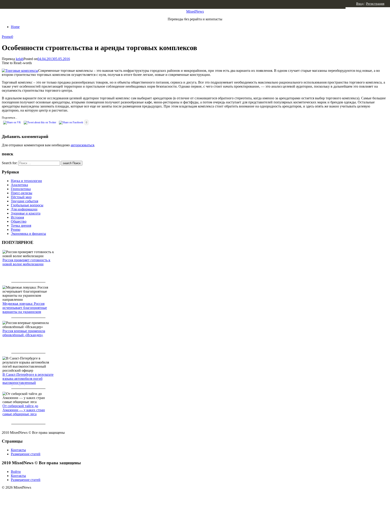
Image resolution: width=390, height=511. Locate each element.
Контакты (18, 450)
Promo (6, 37)
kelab (19, 59)
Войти (16, 472)
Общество (18, 221)
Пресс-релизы (21, 193)
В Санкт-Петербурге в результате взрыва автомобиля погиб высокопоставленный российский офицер (27, 381)
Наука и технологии (26, 181)
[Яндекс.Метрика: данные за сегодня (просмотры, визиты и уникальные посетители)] (37, 495)
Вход (360, 3)
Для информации (24, 209)
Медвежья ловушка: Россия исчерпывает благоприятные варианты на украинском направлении (24, 310)
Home (15, 27)
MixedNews (195, 11)
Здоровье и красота (25, 213)
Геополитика (21, 189)
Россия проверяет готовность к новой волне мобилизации (26, 262)
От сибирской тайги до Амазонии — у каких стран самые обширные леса (23, 410)
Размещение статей (25, 454)
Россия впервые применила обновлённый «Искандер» (23, 333)
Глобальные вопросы (27, 205)
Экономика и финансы (28, 234)
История (17, 217)
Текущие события (24, 201)
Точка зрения (21, 225)
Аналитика (19, 185)
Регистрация (375, 3)
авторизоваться (82, 145)
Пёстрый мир (21, 197)
